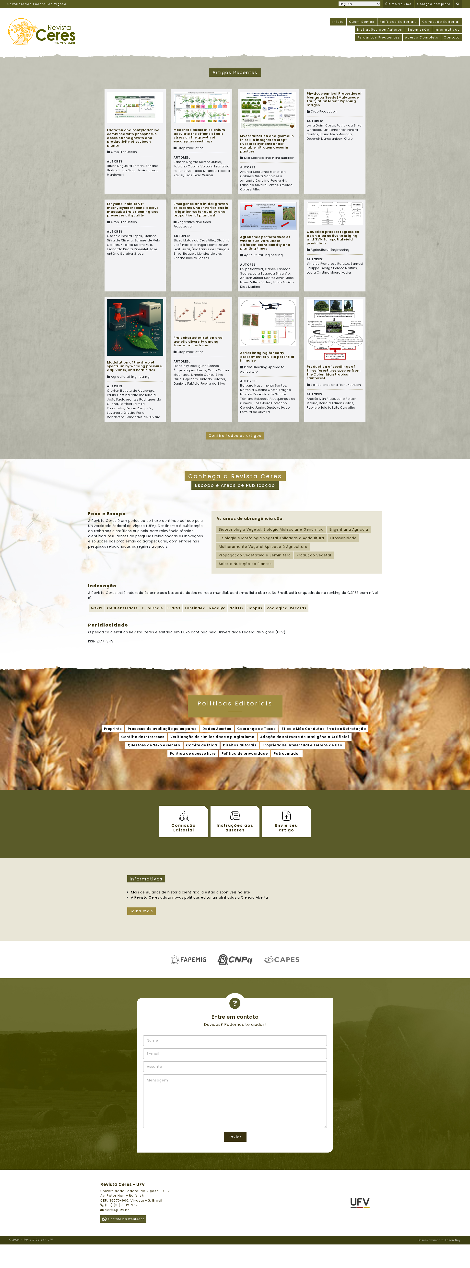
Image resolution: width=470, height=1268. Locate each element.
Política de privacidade (245, 753)
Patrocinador (287, 753)
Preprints (113, 729)
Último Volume (398, 4)
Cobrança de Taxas (256, 729)
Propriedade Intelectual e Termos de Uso (302, 745)
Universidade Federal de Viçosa (37, 4)
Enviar (235, 1136)
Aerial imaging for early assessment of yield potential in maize (267, 357)
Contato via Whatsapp (126, 1219)
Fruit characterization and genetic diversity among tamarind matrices (198, 341)
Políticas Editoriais (398, 22)
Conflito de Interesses (142, 737)
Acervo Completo (421, 37)
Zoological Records (286, 608)
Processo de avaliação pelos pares (162, 729)
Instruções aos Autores (379, 29)
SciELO (236, 608)
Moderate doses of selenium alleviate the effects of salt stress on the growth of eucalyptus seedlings (199, 135)
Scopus (254, 608)
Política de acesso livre (193, 753)
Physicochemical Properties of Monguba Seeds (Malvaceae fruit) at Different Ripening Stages (334, 99)
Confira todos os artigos (235, 435)
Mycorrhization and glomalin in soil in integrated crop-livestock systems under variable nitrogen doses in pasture (267, 143)
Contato (452, 37)
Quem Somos (362, 22)
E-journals (152, 608)
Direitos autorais (240, 745)
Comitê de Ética (201, 745)
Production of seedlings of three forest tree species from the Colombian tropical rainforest (334, 372)
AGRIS (97, 608)
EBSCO (173, 608)
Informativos (447, 29)
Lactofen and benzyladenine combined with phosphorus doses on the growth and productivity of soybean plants (133, 137)
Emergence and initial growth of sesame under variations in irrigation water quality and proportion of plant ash (201, 209)
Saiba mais (141, 911)
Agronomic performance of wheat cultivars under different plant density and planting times (265, 242)
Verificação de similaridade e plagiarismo (212, 737)
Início (338, 22)
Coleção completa (434, 4)
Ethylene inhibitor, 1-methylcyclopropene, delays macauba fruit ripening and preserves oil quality (133, 209)
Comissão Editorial (441, 22)
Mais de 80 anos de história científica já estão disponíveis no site (190, 892)
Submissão (418, 29)
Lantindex (195, 608)
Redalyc (217, 608)
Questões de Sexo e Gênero (154, 745)
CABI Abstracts (122, 608)
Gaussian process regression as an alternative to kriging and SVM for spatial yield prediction (333, 237)
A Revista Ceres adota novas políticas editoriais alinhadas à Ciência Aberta (199, 897)
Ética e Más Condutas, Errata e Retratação (324, 729)
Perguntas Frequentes (379, 37)
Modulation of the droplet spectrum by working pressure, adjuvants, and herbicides (135, 366)
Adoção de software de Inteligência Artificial (304, 737)
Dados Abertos (216, 729)
